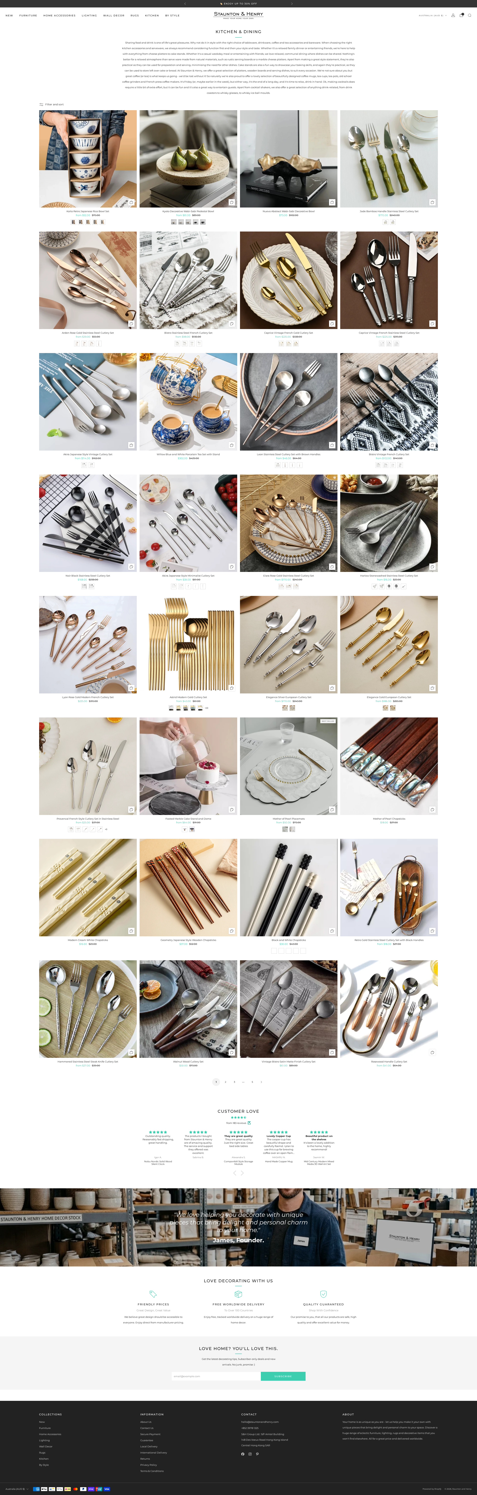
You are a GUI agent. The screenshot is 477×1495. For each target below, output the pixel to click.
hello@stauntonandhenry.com (260, 1421)
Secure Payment (150, 1434)
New (9, 15)
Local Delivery (148, 1446)
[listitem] (238, 3)
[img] (238, 1117)
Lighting (89, 15)
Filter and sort (54, 104)
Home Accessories (59, 15)
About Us (145, 1421)
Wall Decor (113, 15)
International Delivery (153, 1452)
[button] (235, 1173)
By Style (172, 15)
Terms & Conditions (152, 1471)
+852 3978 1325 (249, 1428)
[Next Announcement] (292, 3)
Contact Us (146, 1428)
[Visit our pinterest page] (257, 1454)
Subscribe (283, 1376)
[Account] (453, 15)
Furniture (28, 15)
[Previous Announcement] (185, 3)
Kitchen (152, 15)
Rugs (135, 15)
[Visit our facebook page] (242, 1454)
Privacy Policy (148, 1464)
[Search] (469, 15)
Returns (145, 1458)
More (263, 3)
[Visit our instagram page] (250, 1454)
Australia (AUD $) (431, 15)
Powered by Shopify (432, 1489)
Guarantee (146, 1440)
